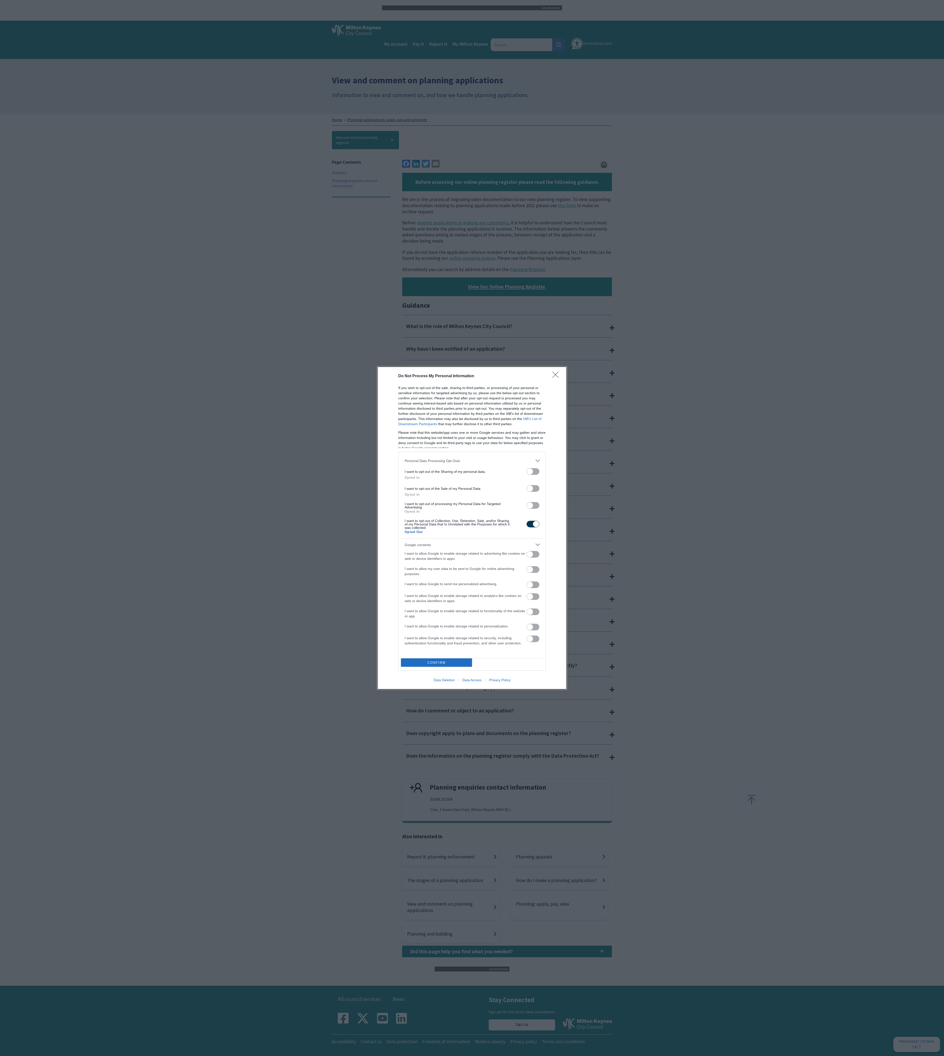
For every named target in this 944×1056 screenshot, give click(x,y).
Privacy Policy (500, 680)
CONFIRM (437, 663)
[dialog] (472, 528)
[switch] (533, 471)
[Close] (557, 376)
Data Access (472, 680)
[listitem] (472, 460)
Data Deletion (444, 680)
